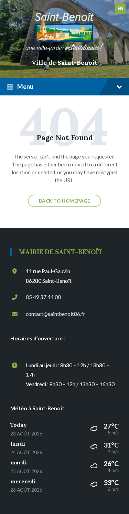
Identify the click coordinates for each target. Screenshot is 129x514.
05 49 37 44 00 (43, 297)
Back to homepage (64, 201)
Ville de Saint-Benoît (64, 62)
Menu (25, 86)
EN (120, 8)
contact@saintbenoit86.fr (55, 314)
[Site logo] (64, 52)
